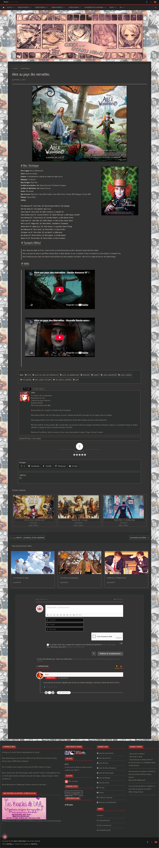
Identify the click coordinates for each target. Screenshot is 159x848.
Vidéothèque (40, 7)
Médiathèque (57, 7)
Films (15, 69)
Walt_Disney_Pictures (43, 380)
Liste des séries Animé (106, 753)
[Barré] (57, 615)
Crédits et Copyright (105, 797)
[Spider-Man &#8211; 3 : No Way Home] (123, 507)
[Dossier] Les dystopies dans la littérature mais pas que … (25, 2)
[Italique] (51, 615)
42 (121, 7)
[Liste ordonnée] (60, 615)
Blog (112, 7)
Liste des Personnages (106, 773)
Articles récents (38, 389)
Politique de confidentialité (107, 802)
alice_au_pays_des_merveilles (46, 375)
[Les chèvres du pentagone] (79, 553)
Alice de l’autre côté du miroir (35, 520)
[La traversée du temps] (32, 553)
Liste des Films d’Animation (107, 768)
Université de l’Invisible (94, 7)
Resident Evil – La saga (79, 520)
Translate (80, 796)
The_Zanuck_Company (63, 380)
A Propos (101, 788)
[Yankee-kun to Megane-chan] (126, 553)
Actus (9, 7)
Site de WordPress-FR (104, 830)
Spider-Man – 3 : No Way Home (124, 520)
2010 (76, 380)
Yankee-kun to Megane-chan (116, 578)
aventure (86, 375)
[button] (13, 7)
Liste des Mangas (104, 778)
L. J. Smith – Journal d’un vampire (28, 537)
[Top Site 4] (68, 764)
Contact (101, 793)
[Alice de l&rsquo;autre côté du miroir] (33, 507)
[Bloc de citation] (67, 615)
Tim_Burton (26, 380)
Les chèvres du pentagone (69, 578)
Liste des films (103, 763)
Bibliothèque (23, 7)
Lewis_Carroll (126, 375)
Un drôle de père (138, 537)
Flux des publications (103, 820)
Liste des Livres (104, 783)
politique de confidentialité (75, 647)
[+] (80, 615)
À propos (27, 389)
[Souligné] (54, 615)
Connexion (119, 599)
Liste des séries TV (105, 758)
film (28, 375)
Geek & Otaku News (109, 645)
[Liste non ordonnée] (64, 615)
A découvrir (73, 7)
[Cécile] (24, 393)
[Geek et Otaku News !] (3, 7)
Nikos (47, 675)
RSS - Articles (72, 781)
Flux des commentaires (104, 825)
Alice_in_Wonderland (70, 375)
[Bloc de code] (70, 615)
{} (77, 615)
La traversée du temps (21, 578)
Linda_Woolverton (109, 375)
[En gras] (47, 615)
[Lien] (73, 615)
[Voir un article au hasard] (155, 7)
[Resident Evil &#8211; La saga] (78, 507)
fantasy (96, 375)
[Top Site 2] (65, 764)
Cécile (24, 80)
